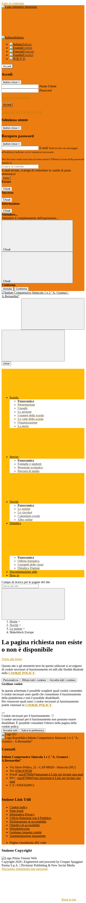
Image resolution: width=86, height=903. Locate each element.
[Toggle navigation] (33, 345)
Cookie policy (18, 807)
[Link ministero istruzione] (19, 7)
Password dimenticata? (16, 97)
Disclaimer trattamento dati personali (25, 869)
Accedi (7, 66)
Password (45, 90)
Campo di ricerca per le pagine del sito (26, 582)
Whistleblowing (20, 828)
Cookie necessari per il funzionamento (26, 715)
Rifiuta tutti (34, 680)
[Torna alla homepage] (43, 294)
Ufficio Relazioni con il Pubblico (30, 818)
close (6, 363)
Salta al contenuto (13, 3)
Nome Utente (47, 86)
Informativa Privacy (22, 814)
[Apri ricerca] (52, 314)
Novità (14, 625)
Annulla (7, 288)
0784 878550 (23, 771)
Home (13, 621)
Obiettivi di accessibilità (25, 825)
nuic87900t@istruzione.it (51, 774)
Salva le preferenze (32, 730)
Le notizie (16, 628)
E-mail (43, 148)
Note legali (16, 811)
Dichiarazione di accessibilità (28, 821)
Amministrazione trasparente (28, 836)
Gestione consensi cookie (26, 832)
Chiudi (6, 188)
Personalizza (10, 680)
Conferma (21, 288)
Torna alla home (12, 659)
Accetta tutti (62, 680)
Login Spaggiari (21, 162)
